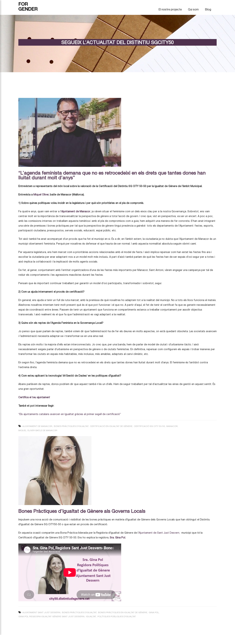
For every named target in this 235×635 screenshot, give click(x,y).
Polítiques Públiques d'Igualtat (116, 616)
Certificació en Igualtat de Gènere (111, 426)
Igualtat (91, 616)
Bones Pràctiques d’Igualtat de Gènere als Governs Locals (81, 511)
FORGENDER (28, 6)
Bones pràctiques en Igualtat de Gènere (122, 612)
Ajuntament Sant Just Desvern (41, 612)
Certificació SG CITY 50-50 (149, 426)
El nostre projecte (170, 9)
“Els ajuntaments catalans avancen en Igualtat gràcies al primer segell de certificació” (69, 414)
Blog (208, 9)
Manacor (172, 426)
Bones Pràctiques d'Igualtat (71, 426)
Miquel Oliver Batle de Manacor (37, 430)
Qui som (193, 9)
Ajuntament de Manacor (75, 211)
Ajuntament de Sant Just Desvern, (159, 532)
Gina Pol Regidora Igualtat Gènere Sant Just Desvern (51, 616)
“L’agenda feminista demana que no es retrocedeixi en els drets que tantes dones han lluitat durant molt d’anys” (112, 175)
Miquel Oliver (41, 194)
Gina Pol (154, 612)
